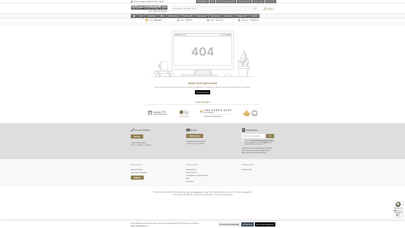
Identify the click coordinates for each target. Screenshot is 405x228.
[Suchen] (254, 8)
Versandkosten (191, 169)
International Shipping (139, 172)
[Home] (134, 16)
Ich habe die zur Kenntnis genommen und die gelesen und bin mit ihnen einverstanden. (259, 142)
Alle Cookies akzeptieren (265, 224)
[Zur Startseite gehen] (149, 8)
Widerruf (137, 178)
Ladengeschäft (247, 169)
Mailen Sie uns (194, 136)
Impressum (190, 181)
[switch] (398, 214)
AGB (265, 142)
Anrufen (137, 137)
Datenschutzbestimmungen (262, 140)
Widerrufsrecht (191, 172)
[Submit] (270, 136)
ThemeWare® (227, 194)
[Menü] (401, 202)
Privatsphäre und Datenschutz (197, 175)
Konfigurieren (247, 224)
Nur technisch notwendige (229, 224)
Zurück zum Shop (202, 92)
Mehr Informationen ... (140, 226)
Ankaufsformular (137, 169)
